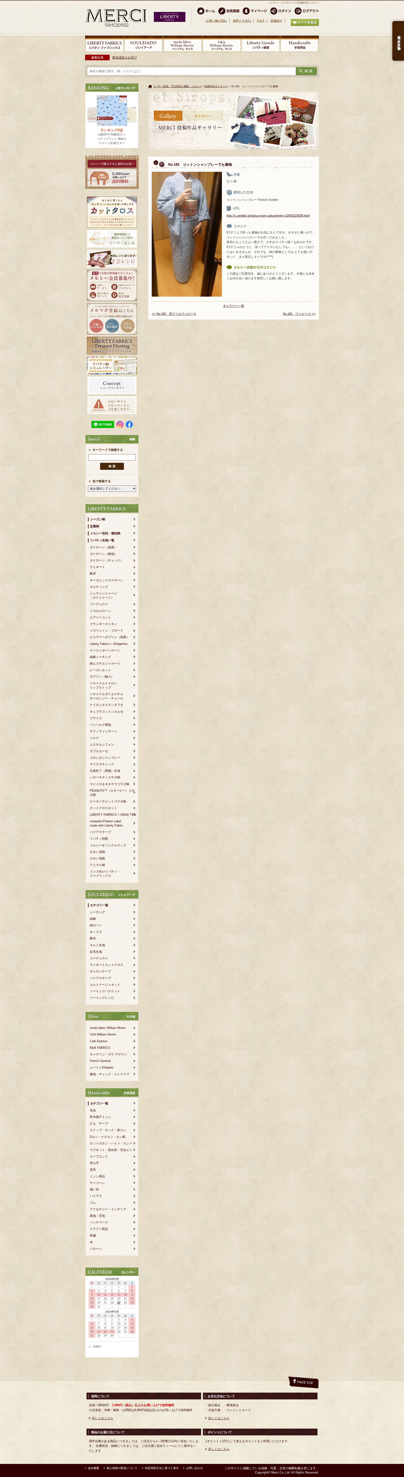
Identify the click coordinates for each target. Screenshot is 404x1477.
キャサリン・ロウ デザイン (108, 1054)
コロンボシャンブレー (105, 757)
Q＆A (260, 20)
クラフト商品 (99, 1229)
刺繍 (93, 1235)
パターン (96, 1249)
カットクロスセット (103, 808)
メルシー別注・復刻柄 (105, 533)
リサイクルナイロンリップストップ (103, 685)
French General (100, 1061)
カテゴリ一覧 (99, 905)
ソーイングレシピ (102, 997)
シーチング (97, 912)
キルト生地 (97, 945)
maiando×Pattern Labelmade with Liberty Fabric (106, 823)
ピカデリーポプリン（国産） (109, 637)
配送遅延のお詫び (124, 57)
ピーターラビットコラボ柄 (108, 801)
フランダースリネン (103, 624)
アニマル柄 (97, 865)
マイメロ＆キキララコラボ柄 (109, 784)
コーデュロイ (99, 604)
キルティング (99, 587)
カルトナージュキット (105, 984)
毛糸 (93, 1110)
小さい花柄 (97, 858)
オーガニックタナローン (106, 580)
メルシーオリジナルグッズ (108, 845)
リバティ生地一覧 (102, 540)
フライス (96, 718)
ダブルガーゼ (99, 751)
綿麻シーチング (100, 657)
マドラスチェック (102, 764)
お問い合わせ (194, 1468)
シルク (94, 738)
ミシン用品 (97, 1176)
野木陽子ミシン (100, 1117)
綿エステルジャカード (105, 663)
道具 (93, 1169)
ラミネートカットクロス (106, 965)
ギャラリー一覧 (233, 306)
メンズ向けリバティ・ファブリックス (105, 873)
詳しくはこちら (102, 1418)
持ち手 (94, 1163)
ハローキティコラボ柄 (105, 777)
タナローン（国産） (103, 547)
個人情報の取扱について (122, 1468)
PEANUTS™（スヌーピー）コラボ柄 (112, 793)
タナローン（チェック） (106, 560)
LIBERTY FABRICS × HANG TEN (113, 814)
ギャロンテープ (100, 971)
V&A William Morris (103, 1034)
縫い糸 (94, 1189)
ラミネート (97, 567)
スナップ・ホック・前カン (108, 1130)
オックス (96, 932)
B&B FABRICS (100, 1047)
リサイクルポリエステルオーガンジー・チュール (106, 696)
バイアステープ (100, 832)
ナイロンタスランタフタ (106, 705)
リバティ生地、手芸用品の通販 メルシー (177, 86)
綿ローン (96, 925)
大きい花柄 (97, 852)
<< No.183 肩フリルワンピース (174, 314)
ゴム (93, 1202)
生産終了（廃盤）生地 (105, 771)
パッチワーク (99, 1222)
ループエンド (99, 1156)
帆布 (93, 573)
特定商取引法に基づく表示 (162, 1468)
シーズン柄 (97, 519)
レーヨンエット (100, 670)
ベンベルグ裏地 (100, 724)
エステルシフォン (102, 744)
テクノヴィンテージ (103, 731)
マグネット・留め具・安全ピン (111, 1150)
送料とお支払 (242, 20)
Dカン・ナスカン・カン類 (107, 1137)
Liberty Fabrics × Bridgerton (108, 644)
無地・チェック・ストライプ (109, 1074)
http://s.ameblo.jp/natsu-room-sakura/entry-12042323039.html (268, 215)
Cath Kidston (98, 1041)
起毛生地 (96, 951)
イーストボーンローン (105, 650)
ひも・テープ (99, 1123)
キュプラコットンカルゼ (106, 711)
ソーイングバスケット (105, 991)
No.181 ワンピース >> (299, 314)
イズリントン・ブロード (106, 630)
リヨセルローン (100, 611)
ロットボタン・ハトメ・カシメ (111, 1143)
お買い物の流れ (216, 20)
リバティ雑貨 (99, 838)
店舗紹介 (276, 20)
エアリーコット (100, 617)
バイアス (96, 1196)
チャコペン (97, 1183)
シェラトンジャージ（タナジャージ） (103, 595)
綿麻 (93, 918)
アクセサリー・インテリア (108, 1209)
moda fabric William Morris (108, 1028)
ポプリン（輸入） (102, 676)
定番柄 (94, 526)
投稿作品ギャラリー (216, 86)
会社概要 (93, 1468)
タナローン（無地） (103, 554)
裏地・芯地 (97, 1216)
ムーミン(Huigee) (101, 1067)
